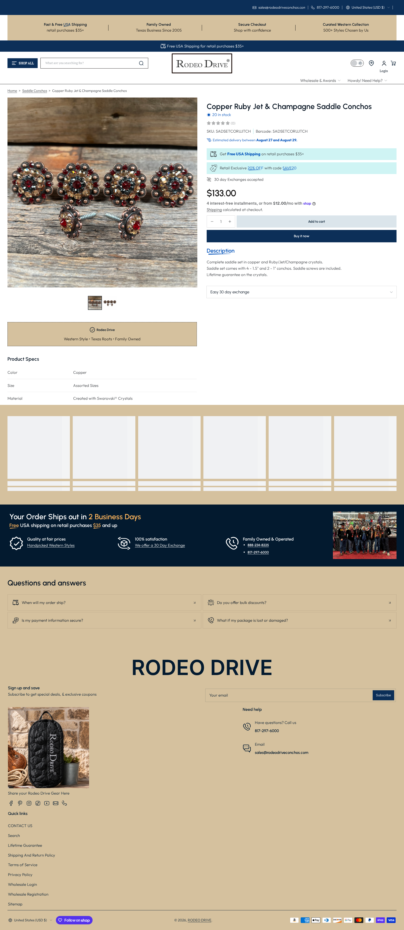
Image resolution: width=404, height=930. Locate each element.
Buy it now (301, 236)
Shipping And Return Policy (31, 855)
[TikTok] (38, 803)
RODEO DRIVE (199, 920)
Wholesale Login (22, 884)
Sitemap (15, 903)
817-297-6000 (258, 552)
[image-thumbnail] (95, 303)
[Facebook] (11, 803)
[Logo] (202, 63)
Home (12, 90)
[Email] (55, 803)
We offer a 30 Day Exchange (160, 545)
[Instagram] (29, 803)
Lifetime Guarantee (25, 845)
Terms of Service (22, 864)
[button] (368, 7)
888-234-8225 (258, 545)
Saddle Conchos (34, 90)
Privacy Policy (20, 874)
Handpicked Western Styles (51, 545)
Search (14, 835)
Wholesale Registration (28, 894)
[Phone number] (64, 803)
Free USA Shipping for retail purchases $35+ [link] (205, 46)
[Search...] (141, 63)
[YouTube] (47, 803)
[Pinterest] (20, 803)
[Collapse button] (104, 602)
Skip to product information (16, 314)
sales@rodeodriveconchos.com (281, 752)
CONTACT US (20, 825)
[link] (322, 80)
